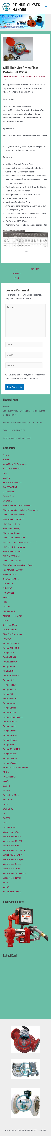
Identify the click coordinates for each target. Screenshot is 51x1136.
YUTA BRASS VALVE (12, 891)
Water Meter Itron (11, 845)
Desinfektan (8, 491)
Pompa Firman (9, 666)
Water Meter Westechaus (14, 873)
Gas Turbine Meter (11, 579)
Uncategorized (9, 827)
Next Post (34, 270)
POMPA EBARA (9, 657)
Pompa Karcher (10, 689)
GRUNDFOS (8, 583)
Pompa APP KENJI (11, 648)
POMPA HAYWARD (11, 675)
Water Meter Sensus (12, 864)
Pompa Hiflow (9, 685)
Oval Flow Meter (10, 625)
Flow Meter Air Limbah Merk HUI (17, 505)
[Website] (24, 366)
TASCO (6, 813)
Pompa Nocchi (9, 726)
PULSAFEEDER (9, 777)
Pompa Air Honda (11, 643)
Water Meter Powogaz (13, 859)
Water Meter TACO (11, 869)
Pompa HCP (8, 680)
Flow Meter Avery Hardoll (14, 514)
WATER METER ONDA (12, 855)
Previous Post (16, 270)
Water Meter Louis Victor (14, 850)
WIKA (5, 882)
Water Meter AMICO (12, 836)
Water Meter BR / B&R (12, 841)
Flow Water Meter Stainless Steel (17, 565)
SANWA (6, 790)
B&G (5, 473)
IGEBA (6, 597)
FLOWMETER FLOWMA (13, 570)
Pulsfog (6, 781)
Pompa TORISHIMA (11, 749)
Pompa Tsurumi (10, 753)
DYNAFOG (7, 501)
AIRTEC (6, 459)
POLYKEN (7, 639)
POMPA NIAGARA (11, 721)
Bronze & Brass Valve (12, 482)
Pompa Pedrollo (10, 735)
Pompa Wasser (10, 763)
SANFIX (6, 786)
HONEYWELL (8, 593)
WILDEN (6, 887)
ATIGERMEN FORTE (11, 469)
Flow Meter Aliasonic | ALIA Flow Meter (20, 510)
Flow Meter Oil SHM (12, 551)
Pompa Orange (9, 731)
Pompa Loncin (9, 708)
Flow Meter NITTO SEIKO (14, 547)
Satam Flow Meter (11, 795)
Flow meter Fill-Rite (11, 524)
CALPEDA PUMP (10, 487)
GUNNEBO (7, 588)
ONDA (5, 620)
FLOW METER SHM (11, 556)
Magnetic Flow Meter (12, 616)
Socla (5, 804)
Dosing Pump (9, 496)
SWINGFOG (8, 809)
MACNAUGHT (9, 611)
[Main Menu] (46, 7)
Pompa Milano (9, 712)
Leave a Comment (11, 76)
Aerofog (7, 455)
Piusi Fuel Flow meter (12, 634)
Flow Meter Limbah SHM (32, 76)
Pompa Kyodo (9, 703)
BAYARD (6, 478)
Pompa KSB (8, 694)
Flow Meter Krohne (11, 533)
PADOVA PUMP (9, 629)
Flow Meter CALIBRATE (13, 519)
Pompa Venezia (10, 758)
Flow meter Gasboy (11, 528)
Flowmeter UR (9, 574)
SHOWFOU (8, 800)
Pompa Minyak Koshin (13, 717)
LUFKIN (6, 606)
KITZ (5, 602)
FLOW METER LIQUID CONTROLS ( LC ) (20, 542)
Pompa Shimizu (10, 740)
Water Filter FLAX (11, 832)
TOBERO (7, 818)
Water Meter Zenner (12, 878)
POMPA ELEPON (10, 662)
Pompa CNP (8, 652)
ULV (5, 822)
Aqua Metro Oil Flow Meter (15, 464)
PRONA (6, 772)
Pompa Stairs (9, 744)
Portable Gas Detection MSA (15, 767)
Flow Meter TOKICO (12, 560)
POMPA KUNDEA (10, 698)
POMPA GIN (8, 671)
